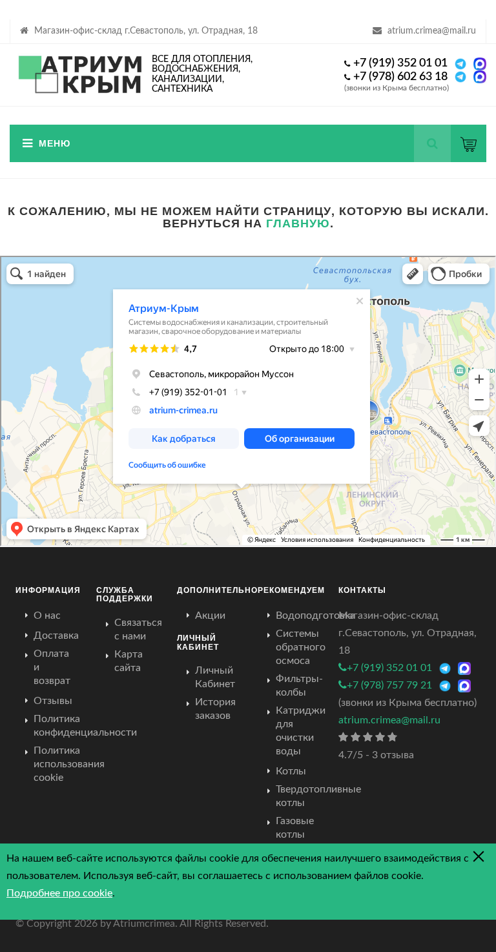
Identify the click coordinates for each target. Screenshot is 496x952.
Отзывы (53, 701)
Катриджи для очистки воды (301, 730)
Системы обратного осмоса (301, 647)
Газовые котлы (295, 828)
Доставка (56, 635)
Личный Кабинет (215, 677)
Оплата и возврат (52, 667)
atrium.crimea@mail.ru (432, 31)
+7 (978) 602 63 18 (400, 77)
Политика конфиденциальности (85, 726)
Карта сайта (128, 661)
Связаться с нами (138, 629)
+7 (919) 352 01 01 (400, 63)
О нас (47, 615)
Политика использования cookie (69, 764)
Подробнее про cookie (59, 893)
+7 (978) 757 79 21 (389, 685)
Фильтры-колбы (299, 686)
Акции (210, 615)
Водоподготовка (315, 615)
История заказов (215, 709)
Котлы (291, 771)
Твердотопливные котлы (318, 796)
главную (298, 222)
